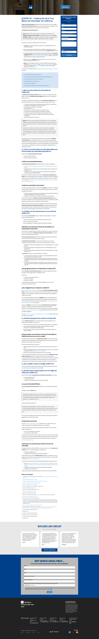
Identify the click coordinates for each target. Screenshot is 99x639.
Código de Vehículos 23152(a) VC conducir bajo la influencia (37, 463)
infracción (38, 65)
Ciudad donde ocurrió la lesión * (67, 34)
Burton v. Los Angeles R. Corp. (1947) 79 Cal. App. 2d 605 (31, 482)
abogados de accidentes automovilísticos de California (47, 68)
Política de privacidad (28, 632)
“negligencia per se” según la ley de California (30, 310)
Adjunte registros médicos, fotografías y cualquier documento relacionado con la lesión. (68, 49)
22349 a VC (38, 494)
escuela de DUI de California (33, 458)
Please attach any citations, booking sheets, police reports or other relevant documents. (41, 583)
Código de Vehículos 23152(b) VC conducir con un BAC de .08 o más (41, 464)
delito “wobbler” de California (27, 439)
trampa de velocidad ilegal (40, 350)
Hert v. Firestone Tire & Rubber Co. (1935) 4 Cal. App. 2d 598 (32, 505)
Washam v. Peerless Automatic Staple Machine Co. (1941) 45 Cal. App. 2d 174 (35, 481)
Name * (25, 565)
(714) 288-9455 (55, 621)
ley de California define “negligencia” (30, 290)
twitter (73, 632)
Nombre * (63, 23)
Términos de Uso (22, 632)
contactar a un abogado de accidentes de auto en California (37, 314)
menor (34, 66)
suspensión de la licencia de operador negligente (38, 55)
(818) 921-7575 (35, 623)
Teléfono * (63, 30)
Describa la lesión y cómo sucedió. (67, 40)
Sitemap (38, 632)
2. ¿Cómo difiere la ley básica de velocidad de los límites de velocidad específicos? (38, 76)
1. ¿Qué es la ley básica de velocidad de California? (32, 74)
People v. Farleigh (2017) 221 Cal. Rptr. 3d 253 (30, 479)
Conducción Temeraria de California (32, 423)
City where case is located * (29, 576)
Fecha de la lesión (64, 37)
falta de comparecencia (33, 64)
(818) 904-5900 (45, 621)
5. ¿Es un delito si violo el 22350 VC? (30, 83)
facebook (70, 632)
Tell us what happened (28, 579)
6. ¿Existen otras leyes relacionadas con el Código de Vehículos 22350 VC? (36, 85)
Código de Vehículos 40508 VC (47, 64)
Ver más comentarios (49, 550)
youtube (77, 632)
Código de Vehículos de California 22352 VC (30, 496)
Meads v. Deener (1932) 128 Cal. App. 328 (29, 491)
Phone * (25, 569)
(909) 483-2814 (65, 621)
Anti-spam (34, 632)
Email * (62, 27)
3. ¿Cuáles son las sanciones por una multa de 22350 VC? (33, 79)
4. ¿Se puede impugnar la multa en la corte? (31, 81)
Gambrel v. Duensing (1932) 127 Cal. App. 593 (30, 484)
